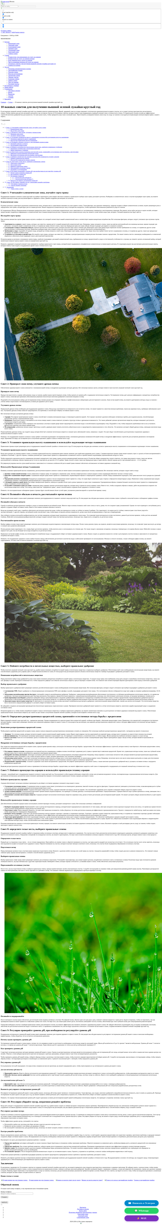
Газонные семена (13, 79)
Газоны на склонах (14, 65)
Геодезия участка (13, 84)
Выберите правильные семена (19, 166)
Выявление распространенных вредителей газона (24, 153)
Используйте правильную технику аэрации (23, 160)
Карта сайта (83, 1211)
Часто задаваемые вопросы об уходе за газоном (23, 62)
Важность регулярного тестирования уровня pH (24, 180)
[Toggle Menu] (1, 1204)
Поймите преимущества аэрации (20, 158)
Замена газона (12, 80)
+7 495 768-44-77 (6, 32)
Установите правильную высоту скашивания (23, 139)
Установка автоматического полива (19, 69)
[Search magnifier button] (2, 3)
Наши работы (8, 87)
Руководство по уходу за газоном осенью (21, 58)
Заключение (10, 187)
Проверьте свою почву (17, 134)
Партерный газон (13, 43)
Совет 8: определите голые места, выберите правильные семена (25, 161)
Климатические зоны (16, 129)
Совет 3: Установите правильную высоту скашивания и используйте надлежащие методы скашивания (37, 137)
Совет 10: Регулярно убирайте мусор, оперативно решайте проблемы (28, 182)
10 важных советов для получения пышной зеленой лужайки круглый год (32, 64)
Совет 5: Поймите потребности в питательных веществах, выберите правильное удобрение (34, 147)
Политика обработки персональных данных (83, 1212)
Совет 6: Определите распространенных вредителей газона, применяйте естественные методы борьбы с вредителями (42, 152)
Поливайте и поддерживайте (19, 169)
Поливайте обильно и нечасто (19, 143)
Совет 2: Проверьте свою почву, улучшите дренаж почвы (23, 132)
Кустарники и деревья (11, 85)
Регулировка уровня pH (17, 176)
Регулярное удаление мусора (19, 184)
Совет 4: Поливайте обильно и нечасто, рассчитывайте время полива (27, 142)
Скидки (10, 95)
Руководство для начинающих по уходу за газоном (24, 57)
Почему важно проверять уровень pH (21, 173)
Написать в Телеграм (143, 1203)
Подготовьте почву (16, 165)
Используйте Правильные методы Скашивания (24, 140)
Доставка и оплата (14, 90)
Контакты (7, 99)
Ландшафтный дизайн (15, 70)
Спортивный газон (14, 47)
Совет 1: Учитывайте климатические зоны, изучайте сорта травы (26, 127)
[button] (5, 38)
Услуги (6, 67)
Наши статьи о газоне (17, 188)
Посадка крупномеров (15, 74)
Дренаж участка (13, 77)
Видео (10, 92)
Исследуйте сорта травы (17, 130)
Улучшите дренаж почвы (18, 135)
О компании (8, 89)
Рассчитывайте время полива (19, 145)
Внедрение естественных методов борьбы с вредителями (27, 155)
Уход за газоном (13, 82)
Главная (3, 102)
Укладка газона (13, 72)
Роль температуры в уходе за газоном (20, 60)
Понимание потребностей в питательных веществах (25, 148)
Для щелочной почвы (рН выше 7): (24, 179)
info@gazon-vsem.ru (18, 32)
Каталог (7, 42)
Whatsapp (144, 1210)
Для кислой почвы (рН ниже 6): (23, 177)
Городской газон (13, 52)
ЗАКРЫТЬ (4, 1202)
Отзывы (10, 97)
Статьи (6, 55)
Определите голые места (17, 163)
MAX (143, 1218)
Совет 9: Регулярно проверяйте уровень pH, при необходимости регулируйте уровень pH (33, 171)
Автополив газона (14, 75)
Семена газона (13, 53)
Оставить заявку (6, 30)
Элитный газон (13, 45)
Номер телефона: (6, 1192)
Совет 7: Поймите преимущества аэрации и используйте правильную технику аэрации (32, 156)
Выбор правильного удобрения (19, 150)
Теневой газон (12, 48)
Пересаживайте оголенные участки (20, 168)
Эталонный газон (14, 50)
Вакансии (11, 94)
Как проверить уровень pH (18, 174)
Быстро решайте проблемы (18, 185)
